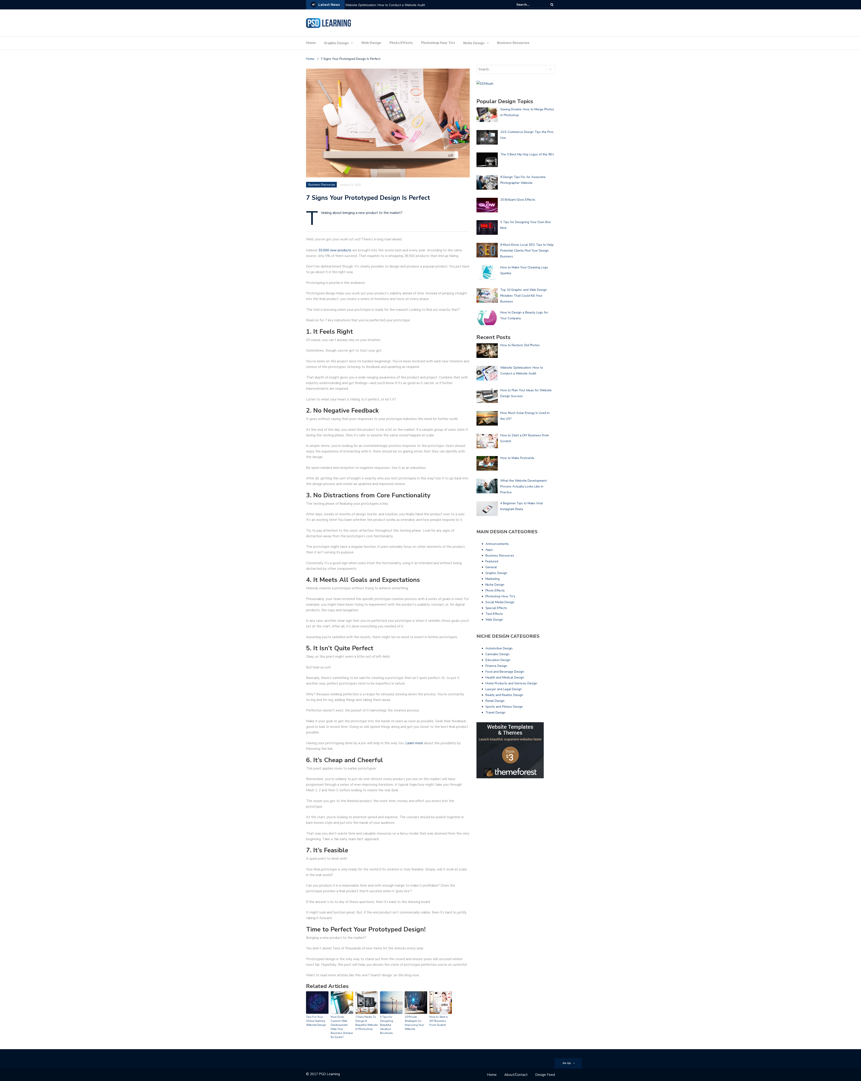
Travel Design (495, 712)
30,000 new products (334, 250)
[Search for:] (530, 5)
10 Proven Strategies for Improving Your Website (414, 1023)
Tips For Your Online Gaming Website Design (316, 1021)
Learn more (414, 743)
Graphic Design (336, 43)
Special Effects (496, 608)
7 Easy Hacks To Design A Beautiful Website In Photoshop (366, 1023)
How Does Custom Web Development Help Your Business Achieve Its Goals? (342, 1027)
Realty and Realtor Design (504, 695)
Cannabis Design (497, 654)
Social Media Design (499, 602)
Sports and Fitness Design (504, 707)
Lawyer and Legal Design (503, 689)
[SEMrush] (484, 83)
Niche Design (474, 43)
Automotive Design (499, 648)
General (491, 567)
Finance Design (496, 666)
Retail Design (494, 701)
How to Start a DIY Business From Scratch (438, 1021)
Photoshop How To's (500, 596)
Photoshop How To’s (438, 43)
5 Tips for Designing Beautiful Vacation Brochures (386, 1025)
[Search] (552, 5)
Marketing (492, 579)
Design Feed (545, 1074)
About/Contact (516, 1074)
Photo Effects (401, 43)
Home (311, 43)
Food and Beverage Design (504, 672)
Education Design (497, 660)
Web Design (371, 43)
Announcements (497, 544)
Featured (491, 561)
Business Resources (513, 43)
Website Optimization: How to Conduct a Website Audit (385, 5)
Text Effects (494, 614)
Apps (489, 550)
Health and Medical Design (504, 677)
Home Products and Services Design (511, 683)
